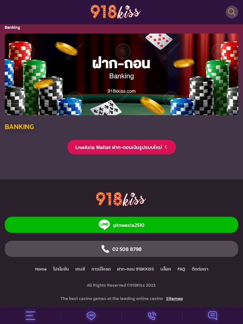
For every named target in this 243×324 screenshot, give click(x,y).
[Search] (232, 12)
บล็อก (165, 269)
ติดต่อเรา (200, 269)
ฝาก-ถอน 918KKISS (135, 269)
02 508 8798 (127, 249)
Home (41, 269)
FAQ (181, 269)
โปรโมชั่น (61, 269)
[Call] (152, 315)
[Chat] (212, 315)
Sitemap (174, 298)
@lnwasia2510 (129, 225)
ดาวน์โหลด (101, 269)
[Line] (91, 315)
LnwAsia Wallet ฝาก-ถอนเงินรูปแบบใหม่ (118, 147)
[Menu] (30, 315)
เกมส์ (80, 269)
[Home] (116, 12)
